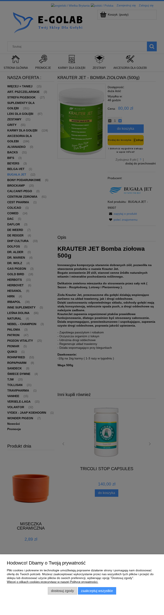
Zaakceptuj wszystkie (97, 591)
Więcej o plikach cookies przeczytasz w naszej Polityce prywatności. (52, 581)
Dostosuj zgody (62, 591)
